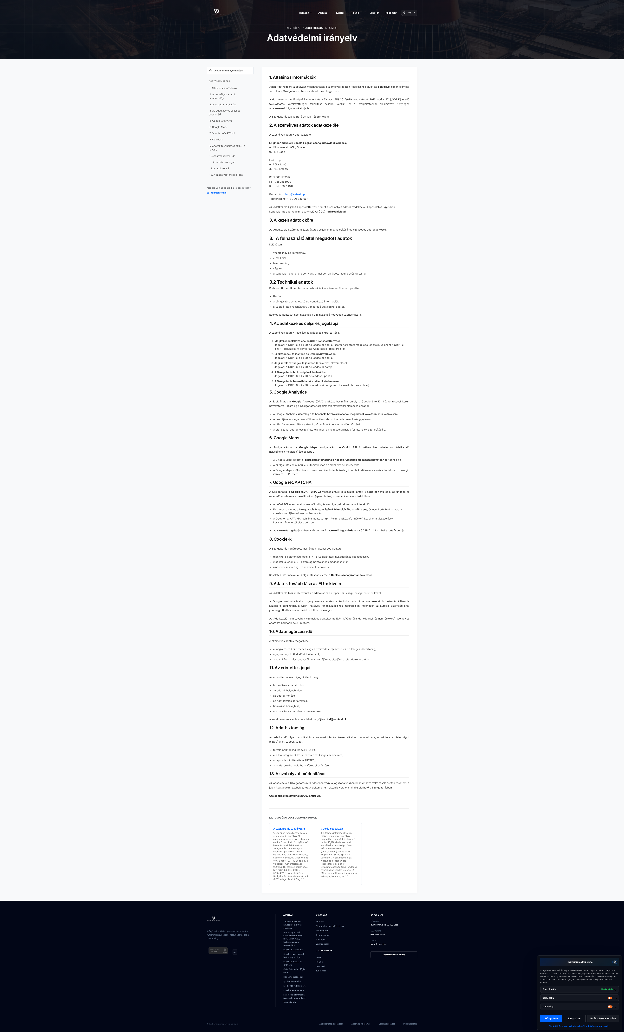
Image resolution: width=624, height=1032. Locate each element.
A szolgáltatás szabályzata (331, 1023)
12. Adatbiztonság (219, 168)
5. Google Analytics (220, 120)
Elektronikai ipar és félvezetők (330, 926)
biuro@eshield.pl (294, 194)
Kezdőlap (294, 28)
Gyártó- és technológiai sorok (294, 971)
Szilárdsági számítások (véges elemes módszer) (294, 996)
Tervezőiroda (289, 1002)
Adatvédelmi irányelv (360, 1023)
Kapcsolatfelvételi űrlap (394, 954)
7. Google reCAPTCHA (222, 133)
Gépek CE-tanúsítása (293, 949)
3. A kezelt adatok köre (222, 104)
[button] (614, 962)
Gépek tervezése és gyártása (292, 963)
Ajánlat (322, 12)
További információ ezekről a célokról (567, 1026)
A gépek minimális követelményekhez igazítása (292, 924)
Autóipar (320, 921)
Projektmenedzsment (293, 990)
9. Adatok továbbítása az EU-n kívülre (227, 147)
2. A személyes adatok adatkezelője (222, 96)
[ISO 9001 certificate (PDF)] (218, 952)
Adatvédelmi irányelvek (597, 1026)
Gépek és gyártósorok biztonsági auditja (293, 955)
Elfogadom (551, 1018)
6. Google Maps (218, 127)
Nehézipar (321, 939)
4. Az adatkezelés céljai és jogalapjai (224, 112)
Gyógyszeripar (323, 934)
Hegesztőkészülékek (293, 976)
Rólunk (355, 12)
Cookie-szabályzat (387, 1023)
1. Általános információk (223, 88)
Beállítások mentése (603, 1018)
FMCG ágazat (322, 930)
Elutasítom (574, 1018)
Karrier (340, 12)
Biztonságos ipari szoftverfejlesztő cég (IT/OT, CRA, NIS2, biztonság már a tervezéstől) (293, 938)
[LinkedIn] (234, 952)
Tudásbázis (321, 970)
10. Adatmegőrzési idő (222, 155)
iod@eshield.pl (218, 192)
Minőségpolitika (410, 1023)
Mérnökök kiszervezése (294, 985)
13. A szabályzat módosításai (226, 174)
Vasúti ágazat (322, 943)
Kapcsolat (391, 12)
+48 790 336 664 (377, 934)
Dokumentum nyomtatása (228, 70)
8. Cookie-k (216, 139)
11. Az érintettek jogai (221, 162)
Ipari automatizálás (292, 981)
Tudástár (373, 12)
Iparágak (304, 12)
